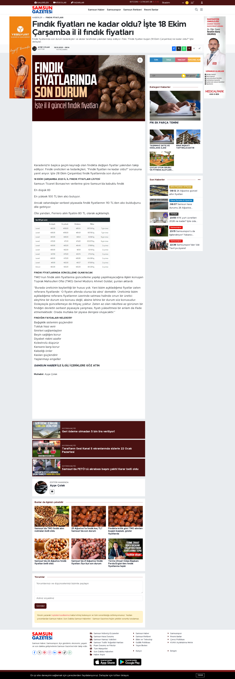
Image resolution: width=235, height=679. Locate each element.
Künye (139, 651)
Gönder (40, 606)
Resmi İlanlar (151, 10)
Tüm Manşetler (101, 649)
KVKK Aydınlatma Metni (181, 643)
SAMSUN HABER (45, 365)
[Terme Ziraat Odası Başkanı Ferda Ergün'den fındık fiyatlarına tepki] (125, 549)
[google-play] (130, 662)
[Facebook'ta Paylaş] (174, 48)
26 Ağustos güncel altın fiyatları (183, 192)
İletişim (173, 651)
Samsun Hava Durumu (104, 637)
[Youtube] (59, 652)
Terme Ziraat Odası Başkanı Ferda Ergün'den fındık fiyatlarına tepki (123, 563)
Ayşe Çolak (57, 485)
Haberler (37, 18)
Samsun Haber (96, 10)
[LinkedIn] (54, 652)
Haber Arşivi (99, 655)
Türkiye (173, 214)
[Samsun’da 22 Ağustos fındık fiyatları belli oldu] (52, 549)
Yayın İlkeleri (141, 646)
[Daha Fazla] (189, 48)
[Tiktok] (64, 652)
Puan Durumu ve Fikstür (105, 646)
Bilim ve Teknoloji (144, 640)
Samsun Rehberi (132, 10)
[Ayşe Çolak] (41, 487)
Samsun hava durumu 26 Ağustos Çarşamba (180, 206)
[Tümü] (199, 180)
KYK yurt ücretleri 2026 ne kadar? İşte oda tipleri (183, 220)
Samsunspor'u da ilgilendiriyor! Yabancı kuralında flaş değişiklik (182, 233)
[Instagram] (49, 652)
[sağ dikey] (215, 57)
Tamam (200, 675)
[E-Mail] (52, 491)
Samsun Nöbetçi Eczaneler (106, 633)
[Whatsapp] (69, 652)
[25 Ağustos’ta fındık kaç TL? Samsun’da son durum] (88, 516)
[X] (39, 652)
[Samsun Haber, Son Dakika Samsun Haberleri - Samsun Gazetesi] (42, 9)
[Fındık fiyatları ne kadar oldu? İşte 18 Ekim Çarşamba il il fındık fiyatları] (88, 88)
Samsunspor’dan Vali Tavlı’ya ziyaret (184, 247)
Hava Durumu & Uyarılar (181, 200)
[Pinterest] (44, 652)
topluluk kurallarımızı (61, 615)
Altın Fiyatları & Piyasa (180, 187)
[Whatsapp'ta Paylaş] (184, 48)
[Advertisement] (88, 142)
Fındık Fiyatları (54, 18)
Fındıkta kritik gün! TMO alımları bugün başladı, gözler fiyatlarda (125, 531)
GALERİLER (43, 3)
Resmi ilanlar (176, 637)
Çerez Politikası (177, 640)
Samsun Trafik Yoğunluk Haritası (108, 643)
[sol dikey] (20, 57)
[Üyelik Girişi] (201, 2)
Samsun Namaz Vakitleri (105, 640)
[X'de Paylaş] (178, 48)
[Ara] (196, 10)
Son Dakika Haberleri (103, 652)
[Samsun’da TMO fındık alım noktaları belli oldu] (52, 516)
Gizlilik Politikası (143, 643)
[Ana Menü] (201, 10)
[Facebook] (34, 652)
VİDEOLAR (61, 3)
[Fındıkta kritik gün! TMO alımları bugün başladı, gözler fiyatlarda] (125, 516)
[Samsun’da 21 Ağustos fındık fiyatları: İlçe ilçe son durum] (88, 549)
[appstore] (105, 662)
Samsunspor (114, 10)
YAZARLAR (78, 3)
